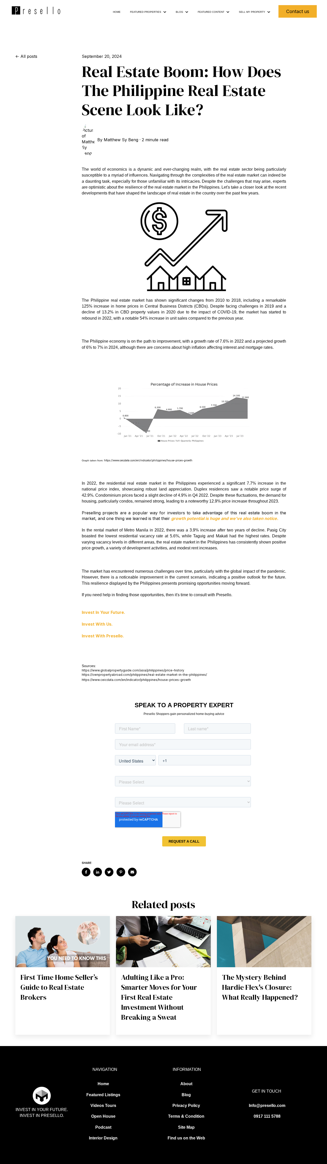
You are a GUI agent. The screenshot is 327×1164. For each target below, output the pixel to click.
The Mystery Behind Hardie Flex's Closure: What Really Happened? (260, 987)
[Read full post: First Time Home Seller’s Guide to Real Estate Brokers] (62, 941)
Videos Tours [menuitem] (103, 1105)
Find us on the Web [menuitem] (186, 1138)
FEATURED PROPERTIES (145, 11)
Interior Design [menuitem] (103, 1138)
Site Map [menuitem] (186, 1127)
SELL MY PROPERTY (252, 11)
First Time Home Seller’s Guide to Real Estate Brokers (59, 987)
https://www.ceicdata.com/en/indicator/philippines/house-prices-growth (148, 460)
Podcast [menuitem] (103, 1127)
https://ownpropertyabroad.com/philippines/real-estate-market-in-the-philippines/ (144, 675)
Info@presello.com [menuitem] (267, 1105)
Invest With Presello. (103, 635)
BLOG (179, 11)
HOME (117, 11)
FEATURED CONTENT (211, 11)
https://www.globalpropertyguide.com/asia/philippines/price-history (133, 670)
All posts (28, 56)
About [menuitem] (186, 1084)
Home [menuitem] (103, 1084)
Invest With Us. (97, 624)
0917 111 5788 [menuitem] (267, 1116)
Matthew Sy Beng (121, 139)
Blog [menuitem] (186, 1095)
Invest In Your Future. (103, 612)
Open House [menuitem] (103, 1116)
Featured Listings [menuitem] (103, 1095)
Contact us (297, 11)
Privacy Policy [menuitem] (186, 1105)
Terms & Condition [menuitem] (186, 1116)
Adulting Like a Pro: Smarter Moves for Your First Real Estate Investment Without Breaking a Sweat (159, 997)
